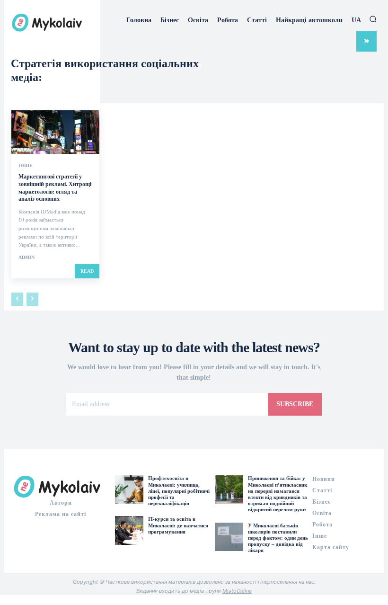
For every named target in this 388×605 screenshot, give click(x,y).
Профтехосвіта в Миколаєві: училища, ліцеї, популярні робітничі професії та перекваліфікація (179, 490)
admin (26, 257)
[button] (373, 19)
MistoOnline (237, 590)
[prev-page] (17, 299)
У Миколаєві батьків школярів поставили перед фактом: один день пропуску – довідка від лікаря (278, 538)
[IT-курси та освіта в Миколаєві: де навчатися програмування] (129, 530)
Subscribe (294, 404)
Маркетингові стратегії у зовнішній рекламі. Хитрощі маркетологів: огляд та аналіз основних (54, 187)
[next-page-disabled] (32, 299)
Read (87, 271)
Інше (25, 165)
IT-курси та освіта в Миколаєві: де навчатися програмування (178, 525)
